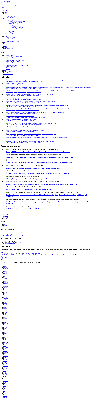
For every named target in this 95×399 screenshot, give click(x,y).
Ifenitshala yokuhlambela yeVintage (17, 254)
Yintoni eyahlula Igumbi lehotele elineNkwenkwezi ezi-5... (16, 234)
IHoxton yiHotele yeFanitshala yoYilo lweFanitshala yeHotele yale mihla (26, 179)
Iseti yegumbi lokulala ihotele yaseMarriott (18, 25)
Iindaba (5, 36)
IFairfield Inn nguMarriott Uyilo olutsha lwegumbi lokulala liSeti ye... (21, 106)
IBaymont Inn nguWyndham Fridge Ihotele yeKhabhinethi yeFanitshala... (22, 135)
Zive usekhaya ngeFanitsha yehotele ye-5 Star (13, 235)
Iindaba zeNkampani (10, 37)
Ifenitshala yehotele (5, 254)
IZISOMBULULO (7, 40)
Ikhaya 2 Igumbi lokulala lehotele (33, 254)
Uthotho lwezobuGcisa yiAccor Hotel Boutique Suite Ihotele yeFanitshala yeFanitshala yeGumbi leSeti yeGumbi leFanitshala (41, 184)
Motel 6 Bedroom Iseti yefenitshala (16, 26)
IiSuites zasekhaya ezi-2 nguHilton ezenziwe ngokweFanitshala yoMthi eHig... (23, 92)
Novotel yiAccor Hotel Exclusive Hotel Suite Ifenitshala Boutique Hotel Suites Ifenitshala (31, 189)
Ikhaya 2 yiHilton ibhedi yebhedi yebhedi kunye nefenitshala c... (20, 131)
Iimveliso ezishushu (30, 253)
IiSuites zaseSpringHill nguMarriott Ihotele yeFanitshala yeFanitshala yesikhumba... (24, 99)
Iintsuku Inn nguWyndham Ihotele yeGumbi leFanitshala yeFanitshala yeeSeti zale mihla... (26, 128)
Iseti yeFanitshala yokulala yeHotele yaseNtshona (17, 65)
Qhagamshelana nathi (8, 43)
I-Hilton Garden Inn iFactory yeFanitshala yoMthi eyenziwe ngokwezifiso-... (23, 95)
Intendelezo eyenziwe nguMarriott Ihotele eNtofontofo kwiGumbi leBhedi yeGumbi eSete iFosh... (27, 138)
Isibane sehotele (9, 33)
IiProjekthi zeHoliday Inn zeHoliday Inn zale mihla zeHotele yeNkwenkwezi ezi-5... (24, 124)
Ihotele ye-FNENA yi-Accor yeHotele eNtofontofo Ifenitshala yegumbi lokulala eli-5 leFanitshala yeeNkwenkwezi (38, 152)
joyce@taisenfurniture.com (9, 243)
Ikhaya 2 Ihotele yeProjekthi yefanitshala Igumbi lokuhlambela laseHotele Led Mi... (24, 81)
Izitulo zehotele (6, 72)
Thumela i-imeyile (5, 257)
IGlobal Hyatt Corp (13, 30)
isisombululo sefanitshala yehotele (13, 41)
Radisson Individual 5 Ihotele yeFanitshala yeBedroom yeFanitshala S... (22, 113)
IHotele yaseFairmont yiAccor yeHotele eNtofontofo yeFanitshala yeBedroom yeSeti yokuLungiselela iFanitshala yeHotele (40, 157)
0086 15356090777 (19, 242)
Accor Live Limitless (13, 31)
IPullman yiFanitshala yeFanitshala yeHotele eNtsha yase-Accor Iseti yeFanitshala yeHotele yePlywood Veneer (37, 173)
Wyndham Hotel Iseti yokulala (15, 28)
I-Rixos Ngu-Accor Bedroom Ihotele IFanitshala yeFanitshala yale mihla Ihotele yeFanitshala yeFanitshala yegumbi (39, 162)
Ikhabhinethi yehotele (8, 74)
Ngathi (4, 13)
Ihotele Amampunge (79, 254)
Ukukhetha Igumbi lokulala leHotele (17, 21)
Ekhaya (5, 12)
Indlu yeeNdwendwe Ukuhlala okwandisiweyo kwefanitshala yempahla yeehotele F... (25, 142)
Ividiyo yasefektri (10, 17)
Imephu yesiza (38, 253)
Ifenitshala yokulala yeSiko (69, 254)
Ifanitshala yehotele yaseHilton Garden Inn (15, 84)
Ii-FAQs (5, 42)
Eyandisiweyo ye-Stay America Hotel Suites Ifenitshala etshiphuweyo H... (22, 110)
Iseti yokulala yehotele (11, 20)
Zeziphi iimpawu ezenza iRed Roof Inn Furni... (13, 232)
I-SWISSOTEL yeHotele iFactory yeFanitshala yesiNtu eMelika (24, 208)
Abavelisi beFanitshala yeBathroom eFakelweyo (51, 254)
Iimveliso (5, 18)
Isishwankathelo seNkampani (12, 15)
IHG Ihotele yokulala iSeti (14, 23)
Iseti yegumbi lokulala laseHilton (16, 22)
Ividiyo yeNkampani (10, 16)
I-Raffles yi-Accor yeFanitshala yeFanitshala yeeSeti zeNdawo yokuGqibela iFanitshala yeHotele (33, 168)
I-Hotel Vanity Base (10, 35)
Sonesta (10, 32)
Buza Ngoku (3, 252)
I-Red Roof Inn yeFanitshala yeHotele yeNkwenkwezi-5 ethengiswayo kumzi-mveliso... (25, 117)
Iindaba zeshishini (10, 38)
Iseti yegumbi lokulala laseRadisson (17, 27)
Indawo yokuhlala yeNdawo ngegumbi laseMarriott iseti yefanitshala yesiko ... (23, 102)
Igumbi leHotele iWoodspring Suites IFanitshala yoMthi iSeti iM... (20, 120)
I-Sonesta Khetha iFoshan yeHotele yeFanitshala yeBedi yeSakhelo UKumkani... (24, 88)
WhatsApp (3, 258)
